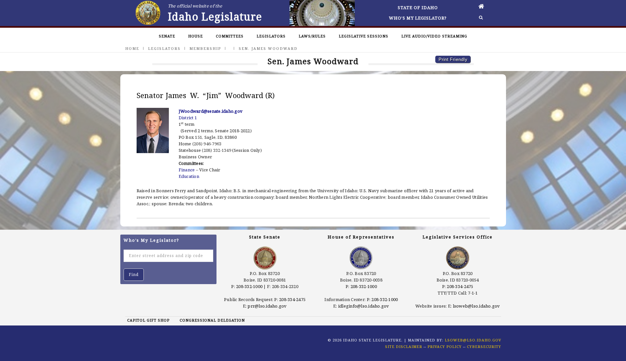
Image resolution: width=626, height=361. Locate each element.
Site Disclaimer (403, 346)
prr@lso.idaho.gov (267, 306)
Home (132, 48)
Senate (167, 36)
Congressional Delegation (212, 320)
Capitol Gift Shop (148, 320)
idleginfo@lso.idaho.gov (363, 306)
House (195, 36)
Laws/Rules (312, 36)
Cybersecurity (484, 346)
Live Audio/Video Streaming (434, 36)
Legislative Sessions (363, 36)
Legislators (271, 36)
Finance (187, 170)
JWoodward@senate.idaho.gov (211, 111)
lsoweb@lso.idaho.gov (476, 306)
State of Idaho (418, 7)
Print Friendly (453, 59)
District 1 (188, 118)
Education (189, 176)
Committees (230, 36)
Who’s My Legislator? (418, 18)
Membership (205, 48)
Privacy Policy (444, 346)
